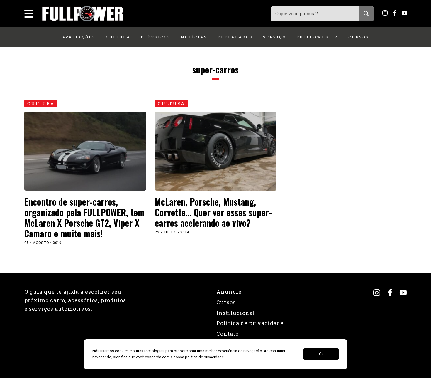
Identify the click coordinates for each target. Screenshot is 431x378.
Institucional (235, 312)
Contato (227, 333)
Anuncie (229, 291)
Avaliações (79, 37)
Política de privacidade (250, 323)
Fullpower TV (317, 37)
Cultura (118, 37)
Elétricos (156, 37)
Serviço (274, 37)
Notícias (194, 37)
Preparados (235, 37)
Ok (321, 354)
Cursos (358, 37)
